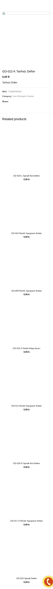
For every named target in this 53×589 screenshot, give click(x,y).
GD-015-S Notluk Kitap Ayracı (26, 348)
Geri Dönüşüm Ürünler (23, 96)
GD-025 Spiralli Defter (26, 578)
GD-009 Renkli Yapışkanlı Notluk (26, 291)
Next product (49, 65)
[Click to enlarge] (7, 55)
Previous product (43, 65)
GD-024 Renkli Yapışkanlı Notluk (26, 233)
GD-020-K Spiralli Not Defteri (26, 463)
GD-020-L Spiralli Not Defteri (26, 176)
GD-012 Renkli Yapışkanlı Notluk (26, 406)
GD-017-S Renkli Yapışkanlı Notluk (26, 521)
